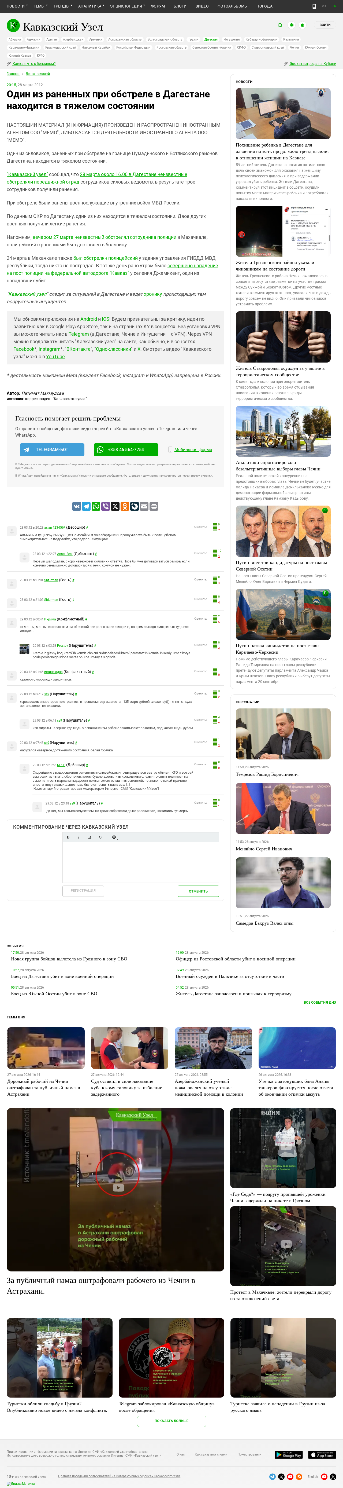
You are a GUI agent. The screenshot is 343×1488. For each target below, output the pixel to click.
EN (334, 6)
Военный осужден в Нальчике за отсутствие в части (230, 976)
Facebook (23, 349)
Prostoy (62, 646)
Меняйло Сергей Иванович (264, 848)
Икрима (50, 619)
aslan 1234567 (54, 527)
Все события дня (320, 1002)
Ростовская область (171, 47)
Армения (95, 39)
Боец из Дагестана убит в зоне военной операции (62, 976)
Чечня (294, 47)
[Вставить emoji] (114, 837)
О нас (181, 1454)
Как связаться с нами (211, 1454)
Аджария (33, 39)
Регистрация (83, 891)
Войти (325, 25)
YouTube (55, 356)
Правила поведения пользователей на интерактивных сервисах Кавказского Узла (119, 1476)
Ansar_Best (65, 554)
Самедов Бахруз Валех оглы (264, 923)
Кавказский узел (27, 294)
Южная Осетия (316, 47)
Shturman (51, 580)
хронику (153, 294)
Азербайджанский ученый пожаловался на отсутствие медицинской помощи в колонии (209, 1087)
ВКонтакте (78, 349)
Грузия (193, 39)
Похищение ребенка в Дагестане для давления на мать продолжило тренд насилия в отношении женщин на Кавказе (283, 151)
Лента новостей (38, 74)
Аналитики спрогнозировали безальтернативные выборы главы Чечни (278, 465)
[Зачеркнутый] (100, 837)
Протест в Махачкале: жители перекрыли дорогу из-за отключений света (280, 1295)
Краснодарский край (60, 47)
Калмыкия (291, 39)
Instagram (50, 349)
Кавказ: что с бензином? (34, 63)
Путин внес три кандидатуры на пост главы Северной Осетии (281, 565)
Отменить (198, 891)
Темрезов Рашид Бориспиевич (267, 774)
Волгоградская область (165, 39)
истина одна (53, 672)
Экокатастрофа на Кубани (312, 63)
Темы (39, 6)
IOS (105, 319)
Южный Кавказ (20, 55)
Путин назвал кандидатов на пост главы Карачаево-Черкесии (277, 648)
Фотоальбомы (233, 6)
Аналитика (89, 6)
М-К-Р (61, 765)
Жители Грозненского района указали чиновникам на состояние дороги (275, 265)
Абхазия (15, 39)
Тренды (61, 6)
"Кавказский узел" (27, 174)
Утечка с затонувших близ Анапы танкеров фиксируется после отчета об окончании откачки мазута (296, 1087)
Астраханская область (125, 39)
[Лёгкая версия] (314, 6)
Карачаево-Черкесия (24, 47)
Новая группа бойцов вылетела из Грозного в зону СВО (69, 958)
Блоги (180, 6)
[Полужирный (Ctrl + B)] (68, 837)
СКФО (241, 47)
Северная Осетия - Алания (211, 47)
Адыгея (51, 39)
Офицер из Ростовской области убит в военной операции (236, 958)
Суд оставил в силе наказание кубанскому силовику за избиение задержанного (126, 1087)
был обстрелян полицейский (105, 258)
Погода (264, 6)
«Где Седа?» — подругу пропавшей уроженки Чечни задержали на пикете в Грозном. (278, 1197)
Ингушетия (231, 39)
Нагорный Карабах (96, 47)
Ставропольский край (268, 47)
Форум (158, 6)
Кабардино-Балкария (262, 39)
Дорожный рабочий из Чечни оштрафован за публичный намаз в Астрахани (43, 1087)
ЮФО (40, 55)
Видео (202, 6)
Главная (13, 74)
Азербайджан (73, 39)
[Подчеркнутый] (89, 837)
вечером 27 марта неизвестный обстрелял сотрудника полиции (104, 237)
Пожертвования (249, 1454)
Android (88, 319)
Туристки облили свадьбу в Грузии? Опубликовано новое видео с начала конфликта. (57, 1406)
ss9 (46, 694)
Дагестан (211, 39)
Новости (16, 6)
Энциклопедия (126, 6)
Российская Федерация (133, 47)
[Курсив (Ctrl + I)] (78, 837)
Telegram (79, 334)
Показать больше (172, 1421)
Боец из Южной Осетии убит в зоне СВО (54, 993)
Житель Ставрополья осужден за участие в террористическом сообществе (280, 371)
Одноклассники (113, 349)
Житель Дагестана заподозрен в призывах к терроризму (234, 993)
